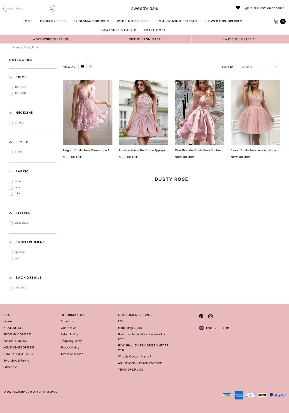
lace (17, 187)
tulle (17, 193)
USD (226, 328)
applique (20, 252)
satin (18, 181)
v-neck (19, 122)
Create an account (270, 8)
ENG (209, 328)
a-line (18, 151)
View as (69, 66)
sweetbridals (144, 8)
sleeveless (21, 222)
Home (15, 47)
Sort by (228, 66)
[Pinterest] (201, 316)
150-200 (20, 93)
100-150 (20, 87)
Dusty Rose (31, 47)
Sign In (247, 8)
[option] (50, 39)
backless (20, 287)
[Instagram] (210, 316)
